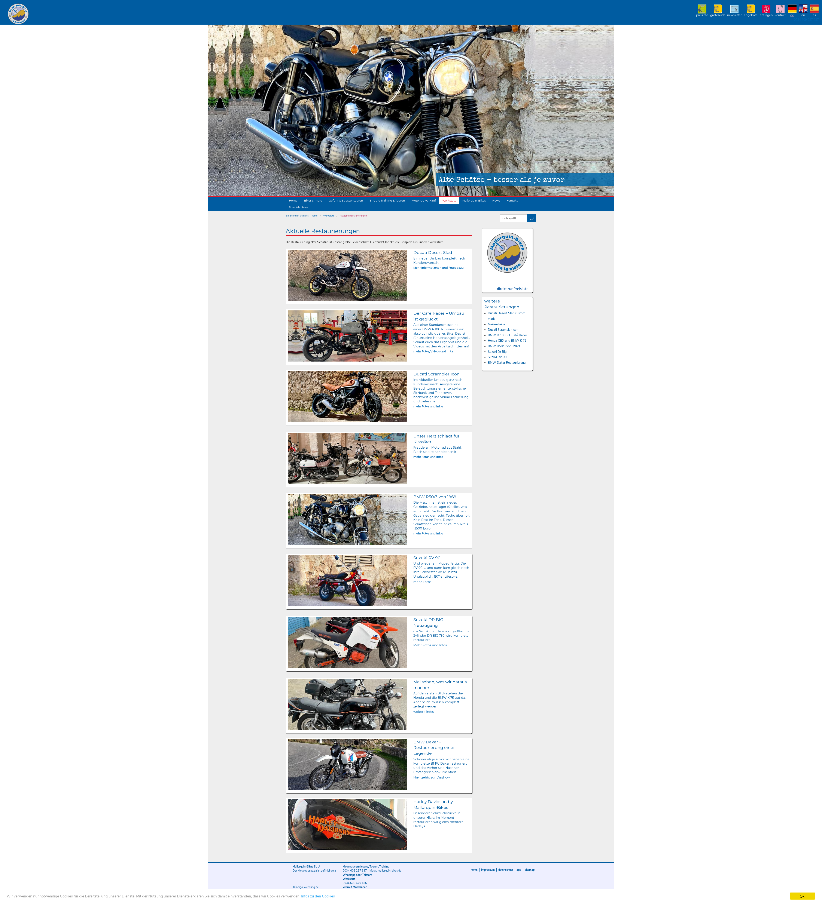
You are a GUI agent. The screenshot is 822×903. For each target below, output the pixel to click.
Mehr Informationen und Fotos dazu (438, 267)
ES (814, 15)
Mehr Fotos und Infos (430, 645)
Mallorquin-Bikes (43, 14)
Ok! (803, 896)
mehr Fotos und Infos (428, 406)
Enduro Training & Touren (387, 200)
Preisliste (702, 15)
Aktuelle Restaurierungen (353, 215)
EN (803, 15)
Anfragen (766, 15)
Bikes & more (313, 200)
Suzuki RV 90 (497, 357)
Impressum (488, 870)
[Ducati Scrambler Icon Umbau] (347, 396)
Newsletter (734, 15)
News (496, 200)
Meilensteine (496, 324)
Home (293, 200)
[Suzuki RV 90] (347, 580)
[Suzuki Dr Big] (347, 642)
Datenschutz (505, 870)
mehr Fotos (422, 582)
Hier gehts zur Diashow (431, 777)
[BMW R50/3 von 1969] (347, 519)
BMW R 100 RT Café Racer (507, 335)
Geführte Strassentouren (346, 200)
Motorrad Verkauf (424, 200)
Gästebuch (717, 15)
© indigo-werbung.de (306, 887)
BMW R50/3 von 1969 (504, 346)
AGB (519, 870)
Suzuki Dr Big (497, 352)
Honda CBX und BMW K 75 (507, 340)
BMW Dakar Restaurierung (507, 362)
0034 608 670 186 (355, 883)
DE (792, 15)
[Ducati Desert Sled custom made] (347, 275)
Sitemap (530, 870)
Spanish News (298, 207)
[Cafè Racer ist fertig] (347, 336)
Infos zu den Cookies (318, 896)
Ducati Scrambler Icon (503, 330)
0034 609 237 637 (806, 19)
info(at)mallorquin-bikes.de (385, 871)
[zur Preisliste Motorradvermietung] (507, 285)
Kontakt (780, 15)
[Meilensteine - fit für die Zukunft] (347, 458)
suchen (531, 218)
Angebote (751, 15)
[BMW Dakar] (347, 764)
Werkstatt (449, 200)
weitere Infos (423, 712)
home (314, 215)
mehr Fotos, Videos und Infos (433, 351)
